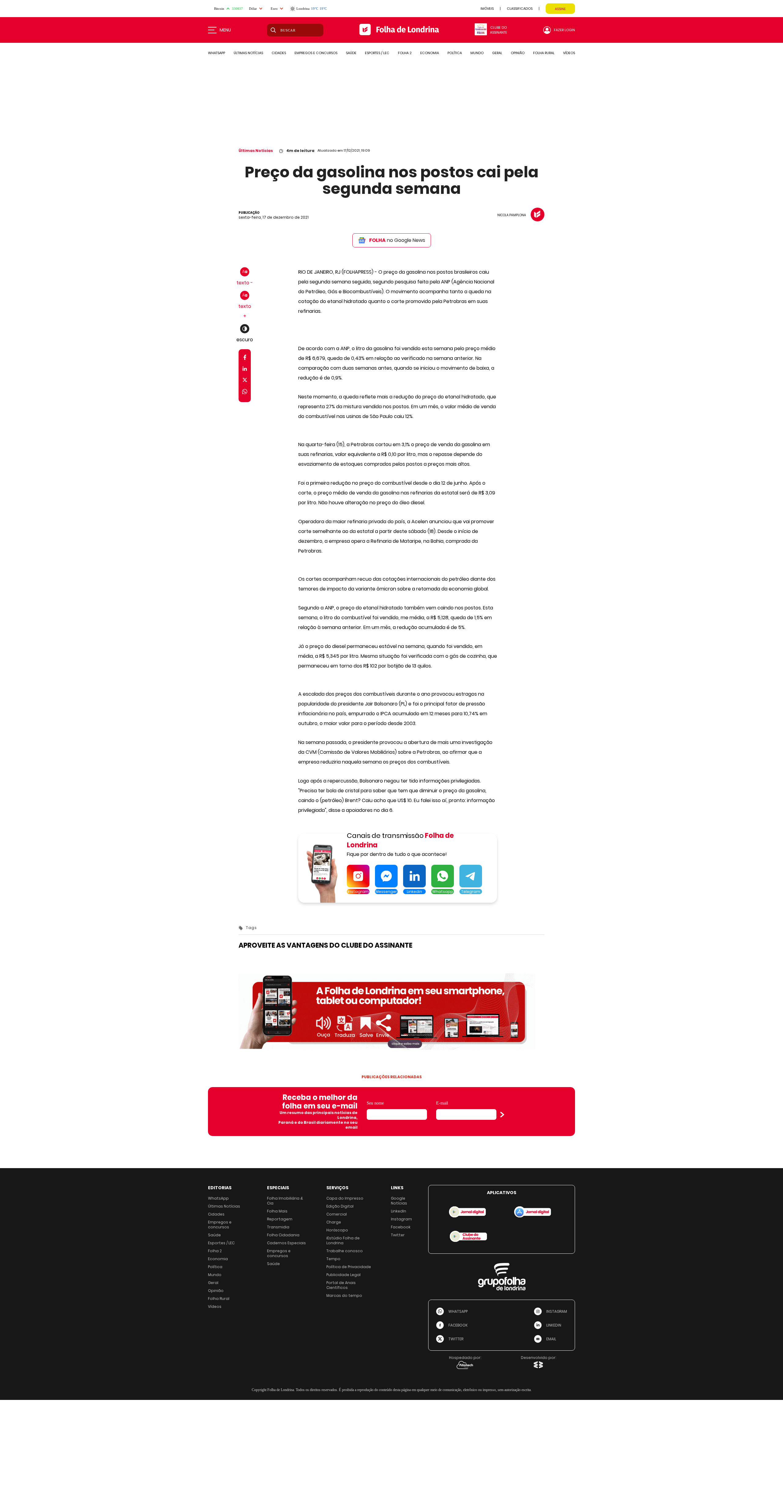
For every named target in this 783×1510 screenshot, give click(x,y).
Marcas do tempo (344, 1295)
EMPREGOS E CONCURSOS (316, 52)
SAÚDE (351, 52)
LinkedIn (398, 1211)
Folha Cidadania (283, 1235)
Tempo (333, 1258)
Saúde (214, 1235)
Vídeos (214, 1306)
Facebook (400, 1227)
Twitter (398, 1235)
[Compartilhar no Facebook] (244, 358)
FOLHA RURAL (544, 52)
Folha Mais (277, 1211)
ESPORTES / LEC (377, 52)
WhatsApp (218, 1198)
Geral (213, 1282)
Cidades (216, 1214)
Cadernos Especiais (286, 1242)
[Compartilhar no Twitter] (245, 381)
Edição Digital (340, 1206)
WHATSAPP (216, 52)
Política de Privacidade (348, 1266)
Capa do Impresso (344, 1198)
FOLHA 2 (405, 52)
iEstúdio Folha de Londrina (343, 1240)
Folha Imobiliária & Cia (285, 1201)
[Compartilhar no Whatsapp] (244, 392)
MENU (225, 30)
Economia (218, 1258)
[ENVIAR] (502, 1114)
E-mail (442, 1103)
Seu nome (375, 1103)
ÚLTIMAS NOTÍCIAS (248, 52)
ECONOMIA (429, 52)
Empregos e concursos (220, 1224)
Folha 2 (215, 1250)
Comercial (336, 1214)
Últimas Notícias (256, 150)
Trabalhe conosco (344, 1250)
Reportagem (279, 1219)
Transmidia (278, 1227)
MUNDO (477, 52)
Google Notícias (399, 1201)
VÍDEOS (569, 52)
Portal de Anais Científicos (341, 1285)
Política (215, 1266)
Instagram (401, 1219)
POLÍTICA (454, 52)
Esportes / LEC (221, 1242)
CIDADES (279, 52)
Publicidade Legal (343, 1274)
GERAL (497, 52)
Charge (333, 1222)
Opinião (216, 1290)
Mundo (214, 1274)
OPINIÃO (518, 52)
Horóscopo (337, 1230)
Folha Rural (218, 1298)
